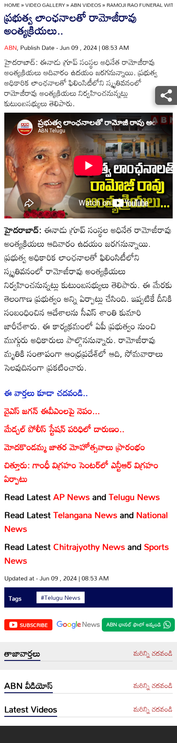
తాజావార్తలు (22, 653)
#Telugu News (60, 597)
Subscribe (34, 625)
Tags (15, 598)
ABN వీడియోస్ (28, 685)
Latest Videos (30, 709)
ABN (10, 47)
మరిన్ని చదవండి (153, 653)
